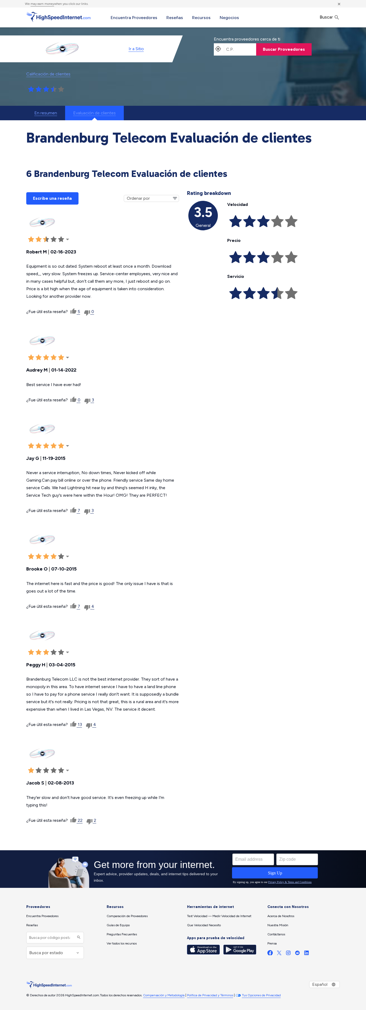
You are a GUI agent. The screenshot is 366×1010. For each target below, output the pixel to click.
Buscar (327, 17)
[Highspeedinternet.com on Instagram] (288, 954)
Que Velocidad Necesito (204, 925)
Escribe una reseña (52, 198)
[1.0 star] (31, 89)
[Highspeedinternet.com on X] (279, 954)
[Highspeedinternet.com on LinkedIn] (306, 954)
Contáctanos (276, 934)
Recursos (201, 17)
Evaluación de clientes (94, 112)
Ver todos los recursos (122, 943)
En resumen (45, 112)
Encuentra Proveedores (134, 17)
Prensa (272, 943)
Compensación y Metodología (164, 995)
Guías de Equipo (118, 925)
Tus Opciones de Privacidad (261, 995)
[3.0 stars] (46, 89)
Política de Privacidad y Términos (210, 995)
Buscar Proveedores (284, 49)
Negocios (229, 17)
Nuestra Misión (277, 925)
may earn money (42, 4)
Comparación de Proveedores (127, 916)
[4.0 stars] (53, 89)
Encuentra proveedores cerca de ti (247, 39)
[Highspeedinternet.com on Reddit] (297, 954)
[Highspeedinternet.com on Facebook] (270, 954)
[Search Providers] (78, 937)
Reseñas (174, 17)
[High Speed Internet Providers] (58, 17)
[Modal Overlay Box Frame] (183, 869)
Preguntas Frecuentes (122, 934)
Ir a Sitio (136, 48)
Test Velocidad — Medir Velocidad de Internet (219, 916)
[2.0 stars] (38, 89)
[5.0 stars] (61, 89)
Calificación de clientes (48, 74)
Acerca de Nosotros (280, 916)
